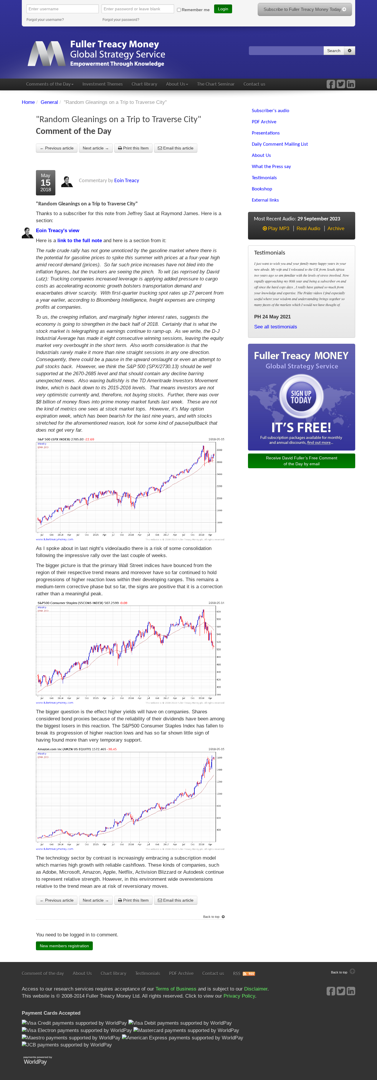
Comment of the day (43, 973)
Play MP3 (278, 228)
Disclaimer (255, 989)
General (49, 102)
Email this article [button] (178, 148)
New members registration (64, 945)
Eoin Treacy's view (57, 230)
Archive (336, 228)
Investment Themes (102, 84)
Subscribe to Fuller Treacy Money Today (303, 9)
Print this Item (135, 148)
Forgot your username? (45, 20)
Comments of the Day (48, 84)
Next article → (96, 148)
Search (333, 50)
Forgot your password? (120, 20)
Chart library (144, 84)
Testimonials (147, 973)
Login (223, 8)
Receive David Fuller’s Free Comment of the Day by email (301, 461)
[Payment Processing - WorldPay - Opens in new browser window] (42, 1060)
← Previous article (57, 148)
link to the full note (79, 240)
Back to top (211, 916)
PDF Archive (181, 973)
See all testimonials (275, 327)
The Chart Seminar (216, 84)
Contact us (254, 84)
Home (28, 102)
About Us (175, 84)
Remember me (196, 9)
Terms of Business (176, 989)
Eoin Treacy (126, 181)
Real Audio (308, 228)
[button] (349, 50)
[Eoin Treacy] (351, 86)
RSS (236, 973)
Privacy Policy (239, 996)
